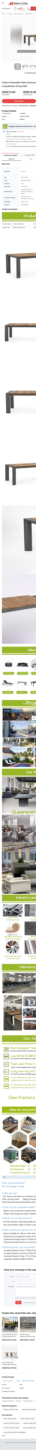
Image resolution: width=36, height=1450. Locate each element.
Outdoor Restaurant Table (11, 1428)
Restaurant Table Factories (11, 1423)
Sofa (20, 1384)
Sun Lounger (6, 1388)
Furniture (9, 14)
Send (18, 1302)
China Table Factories (9, 1418)
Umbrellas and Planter (8, 1391)
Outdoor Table (29, 14)
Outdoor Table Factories (27, 1418)
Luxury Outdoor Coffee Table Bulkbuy (14, 1432)
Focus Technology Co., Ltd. (24, 1442)
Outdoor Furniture (18, 14)
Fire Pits (4, 1384)
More (3, 1436)
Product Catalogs (29, 1381)
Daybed (21, 1388)
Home (3, 14)
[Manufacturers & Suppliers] (18, 3)
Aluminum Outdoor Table (10, 1409)
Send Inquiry (19, 101)
